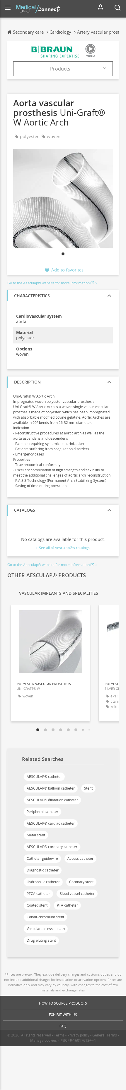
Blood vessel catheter (77, 893)
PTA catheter (67, 905)
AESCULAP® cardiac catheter (51, 823)
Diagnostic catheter (43, 870)
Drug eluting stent (41, 940)
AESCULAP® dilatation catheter (52, 799)
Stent (88, 788)
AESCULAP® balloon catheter (51, 788)
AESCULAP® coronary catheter (52, 846)
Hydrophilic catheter (43, 881)
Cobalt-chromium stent (45, 916)
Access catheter (80, 858)
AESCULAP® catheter (44, 776)
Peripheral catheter (42, 811)
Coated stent (37, 905)
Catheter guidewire (42, 858)
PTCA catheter (38, 893)
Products (60, 69)
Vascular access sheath (46, 928)
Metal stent (36, 835)
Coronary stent (81, 881)
